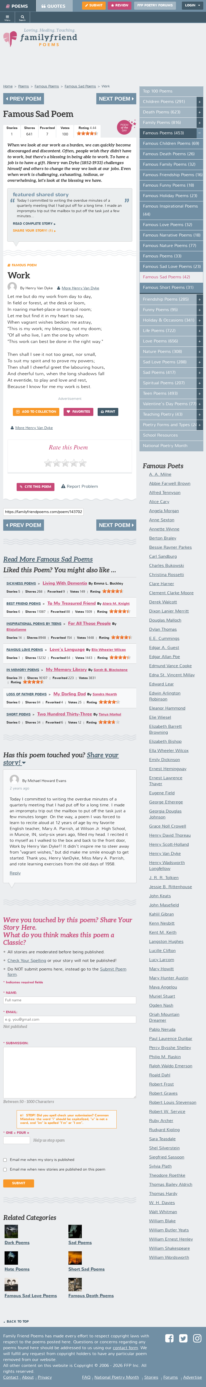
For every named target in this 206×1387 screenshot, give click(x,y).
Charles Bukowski (166, 566)
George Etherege (166, 802)
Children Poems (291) (164, 102)
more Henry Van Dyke (80, 288)
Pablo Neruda (162, 1030)
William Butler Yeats (169, 1230)
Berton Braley (162, 538)
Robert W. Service (167, 1112)
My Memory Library (66, 669)
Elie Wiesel (160, 717)
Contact (11, 1377)
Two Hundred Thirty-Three (64, 714)
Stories (151, 1377)
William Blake (162, 1221)
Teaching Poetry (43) (163, 414)
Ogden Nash (161, 1006)
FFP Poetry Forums (155, 5)
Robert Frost (161, 1084)
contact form (125, 1348)
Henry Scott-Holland (169, 845)
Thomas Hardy (163, 1194)
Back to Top (18, 1321)
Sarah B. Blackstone (111, 670)
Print (110, 412)
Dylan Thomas (163, 630)
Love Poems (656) (160, 341)
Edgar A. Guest (164, 648)
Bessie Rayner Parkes (170, 547)
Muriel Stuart (162, 996)
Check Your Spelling (27, 961)
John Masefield (164, 905)
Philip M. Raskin (165, 1057)
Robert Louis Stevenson (172, 1103)
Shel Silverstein (164, 1148)
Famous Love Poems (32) (167, 225)
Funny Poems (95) (160, 310)
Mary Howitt (161, 969)
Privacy (45, 1377)
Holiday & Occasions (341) (168, 320)
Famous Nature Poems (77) (169, 246)
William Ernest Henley (171, 1239)
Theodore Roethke (167, 1176)
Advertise (192, 1377)
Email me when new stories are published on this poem (57, 1169)
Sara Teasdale (162, 1139)
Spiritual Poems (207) (164, 383)
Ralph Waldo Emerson (170, 1066)
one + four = (17, 1133)
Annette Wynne (164, 529)
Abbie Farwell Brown (169, 484)
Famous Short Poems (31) (168, 288)
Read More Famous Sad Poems (48, 559)
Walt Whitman (163, 1212)
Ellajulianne (16, 630)
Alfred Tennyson (165, 493)
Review (121, 5)
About (28, 1377)
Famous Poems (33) (162, 256)
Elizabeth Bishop (165, 742)
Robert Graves (163, 1093)
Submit (95, 5)
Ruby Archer (161, 1121)
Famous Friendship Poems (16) (173, 175)
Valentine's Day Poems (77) (170, 404)
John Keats (160, 896)
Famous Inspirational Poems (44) (170, 210)
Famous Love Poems (24, 650)
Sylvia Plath (160, 1166)
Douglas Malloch (165, 620)
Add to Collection (38, 412)
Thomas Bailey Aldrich (170, 1185)
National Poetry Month (165, 446)
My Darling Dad (69, 694)
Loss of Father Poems (26, 694)
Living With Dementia (65, 583)
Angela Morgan (164, 511)
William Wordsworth (169, 1258)
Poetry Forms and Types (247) (172, 425)
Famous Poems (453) (163, 133)
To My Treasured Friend (71, 603)
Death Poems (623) (162, 112)
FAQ (86, 1377)
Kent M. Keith (162, 933)
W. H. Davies (162, 1203)
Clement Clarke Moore (171, 593)
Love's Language (67, 649)
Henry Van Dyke (165, 854)
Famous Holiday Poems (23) (170, 196)
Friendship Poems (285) (166, 299)
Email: (11, 1012)
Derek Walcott (163, 602)
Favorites (80, 412)
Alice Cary (159, 502)
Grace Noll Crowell (167, 826)
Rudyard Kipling (164, 1130)
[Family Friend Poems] (40, 39)
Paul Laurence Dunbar (170, 1039)
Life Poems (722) (159, 331)
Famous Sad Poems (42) (166, 277)
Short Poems (18, 714)
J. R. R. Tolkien (164, 878)
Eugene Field (162, 793)
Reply (15, 873)
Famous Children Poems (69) (171, 144)
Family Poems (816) (162, 123)
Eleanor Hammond (167, 708)
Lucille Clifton (162, 951)
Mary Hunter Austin (168, 978)
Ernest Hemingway (167, 769)
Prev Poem (24, 99)
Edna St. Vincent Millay (172, 675)
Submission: (17, 1043)
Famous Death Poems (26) (169, 154)
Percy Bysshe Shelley (170, 1048)
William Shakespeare (169, 1248)
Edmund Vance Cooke (170, 666)
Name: (11, 993)
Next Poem (115, 99)
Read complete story (33, 224)
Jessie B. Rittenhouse (170, 887)
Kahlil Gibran (161, 914)
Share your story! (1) (33, 231)
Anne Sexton (161, 520)
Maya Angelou (163, 987)
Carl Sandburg (163, 557)
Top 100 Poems (157, 91)
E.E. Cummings (164, 639)
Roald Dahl (159, 1075)
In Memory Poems (22, 670)
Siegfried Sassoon (166, 1157)
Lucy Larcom (161, 960)
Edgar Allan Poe (164, 657)
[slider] (87, 133)
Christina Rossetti (166, 575)
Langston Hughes (166, 942)
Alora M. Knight (116, 604)
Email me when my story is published (42, 1160)
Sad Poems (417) (159, 373)
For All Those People (89, 623)
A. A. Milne (160, 475)
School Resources (160, 435)
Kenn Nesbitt (162, 923)
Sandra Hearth (105, 694)
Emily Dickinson (164, 760)
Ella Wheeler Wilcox (108, 650)
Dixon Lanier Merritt (169, 611)
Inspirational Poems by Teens (33, 624)
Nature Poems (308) (162, 352)
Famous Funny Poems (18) (168, 185)
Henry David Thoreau (170, 835)
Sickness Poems (21, 583)
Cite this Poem (37, 487)
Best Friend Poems (23, 604)
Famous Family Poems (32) (169, 165)
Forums (170, 1377)
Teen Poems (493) (160, 394)
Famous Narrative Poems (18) (172, 235)
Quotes (56, 6)
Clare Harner (161, 584)
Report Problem (81, 487)
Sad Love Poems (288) (165, 362)
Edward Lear (161, 684)
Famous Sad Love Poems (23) (172, 267)
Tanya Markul (110, 714)
